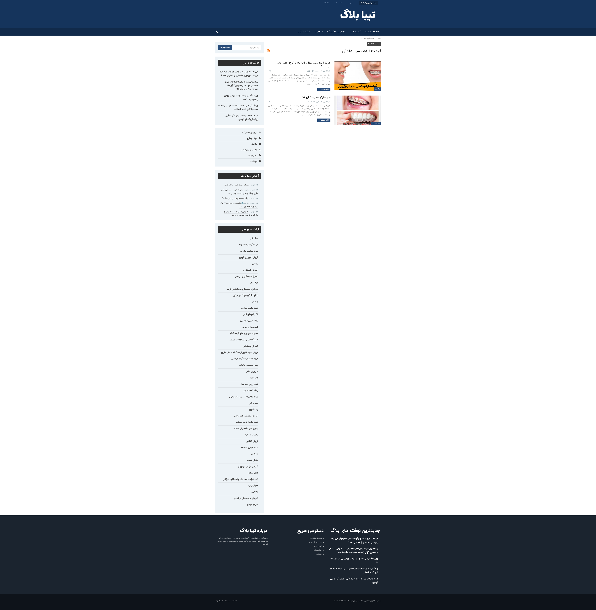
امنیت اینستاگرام (250, 270)
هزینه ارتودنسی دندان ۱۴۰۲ (315, 97)
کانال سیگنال (253, 473)
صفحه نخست (372, 32)
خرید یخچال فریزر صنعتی (247, 422)
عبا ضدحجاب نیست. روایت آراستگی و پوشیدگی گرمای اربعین (241, 117)
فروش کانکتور (252, 441)
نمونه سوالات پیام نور (249, 251)
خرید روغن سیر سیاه (249, 384)
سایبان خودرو (252, 460)
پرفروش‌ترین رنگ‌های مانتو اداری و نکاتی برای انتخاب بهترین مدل (239, 191)
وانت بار (254, 454)
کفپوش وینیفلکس (250, 346)
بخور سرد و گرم (251, 435)
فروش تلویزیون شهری (248, 257)
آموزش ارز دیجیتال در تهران (246, 498)
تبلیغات (326, 3)
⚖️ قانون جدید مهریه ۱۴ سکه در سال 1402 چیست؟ (239, 205)
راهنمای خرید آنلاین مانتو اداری (237, 185)
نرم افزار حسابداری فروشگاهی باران (242, 289)
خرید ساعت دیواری (249, 308)
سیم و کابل (253, 403)
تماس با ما (338, 3)
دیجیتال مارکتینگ (336, 32)
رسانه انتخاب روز (251, 390)
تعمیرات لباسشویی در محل (246, 276)
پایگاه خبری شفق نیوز (249, 321)
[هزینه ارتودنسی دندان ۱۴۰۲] (357, 110)
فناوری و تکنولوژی (249, 150)
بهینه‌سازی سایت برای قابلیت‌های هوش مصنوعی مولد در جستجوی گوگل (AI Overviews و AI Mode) (241, 85)
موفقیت (319, 32)
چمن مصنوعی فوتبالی (248, 365)
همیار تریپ (253, 485)
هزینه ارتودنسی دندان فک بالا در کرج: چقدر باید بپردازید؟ (303, 65)
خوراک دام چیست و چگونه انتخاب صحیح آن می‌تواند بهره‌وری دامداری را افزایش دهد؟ (238, 74)
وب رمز (255, 302)
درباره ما (350, 3)
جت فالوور (253, 409)
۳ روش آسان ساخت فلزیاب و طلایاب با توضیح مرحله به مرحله (241, 213)
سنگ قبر (254, 238)
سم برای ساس (252, 371)
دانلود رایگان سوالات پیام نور (246, 295)
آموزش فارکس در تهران (248, 466)
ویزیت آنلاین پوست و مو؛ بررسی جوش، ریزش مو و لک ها (241, 97)
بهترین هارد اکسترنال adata (246, 428)
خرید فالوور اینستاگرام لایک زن (244, 359)
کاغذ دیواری (253, 378)
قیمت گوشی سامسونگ (248, 245)
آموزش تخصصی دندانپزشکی (245, 416)
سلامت (377, 89)
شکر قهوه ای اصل (250, 314)
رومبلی (255, 264)
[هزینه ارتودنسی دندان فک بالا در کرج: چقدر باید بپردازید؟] (357, 76)
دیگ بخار (254, 283)
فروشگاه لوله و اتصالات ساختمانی (244, 340)
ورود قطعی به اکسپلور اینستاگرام (243, 397)
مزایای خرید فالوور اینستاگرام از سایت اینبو (239, 352)
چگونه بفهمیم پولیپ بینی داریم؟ (235, 198)
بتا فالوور (254, 492)
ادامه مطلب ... (324, 89)
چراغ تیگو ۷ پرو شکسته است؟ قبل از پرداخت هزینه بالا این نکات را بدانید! (238, 107)
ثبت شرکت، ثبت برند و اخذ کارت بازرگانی (240, 479)
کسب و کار (355, 32)
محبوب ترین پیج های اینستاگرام (244, 333)
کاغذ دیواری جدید (250, 327)
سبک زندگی (304, 32)
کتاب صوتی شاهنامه (249, 448)
